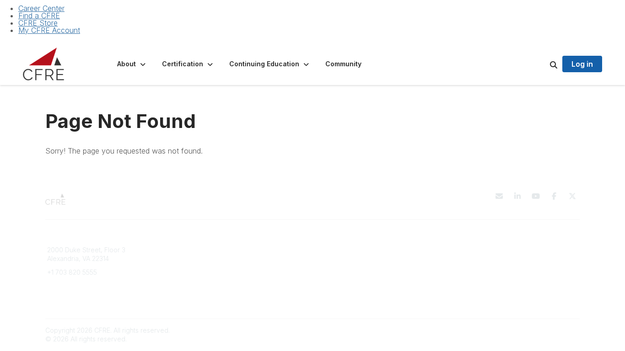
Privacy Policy (474, 250)
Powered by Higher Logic (541, 330)
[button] (132, 64)
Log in (582, 64)
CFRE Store (38, 22)
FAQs (190, 258)
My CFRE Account (49, 30)
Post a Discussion (344, 258)
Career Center (41, 8)
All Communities (341, 250)
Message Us (66, 286)
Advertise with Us (479, 267)
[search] (542, 64)
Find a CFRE (39, 15)
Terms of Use (473, 258)
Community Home (344, 267)
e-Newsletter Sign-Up (80, 299)
